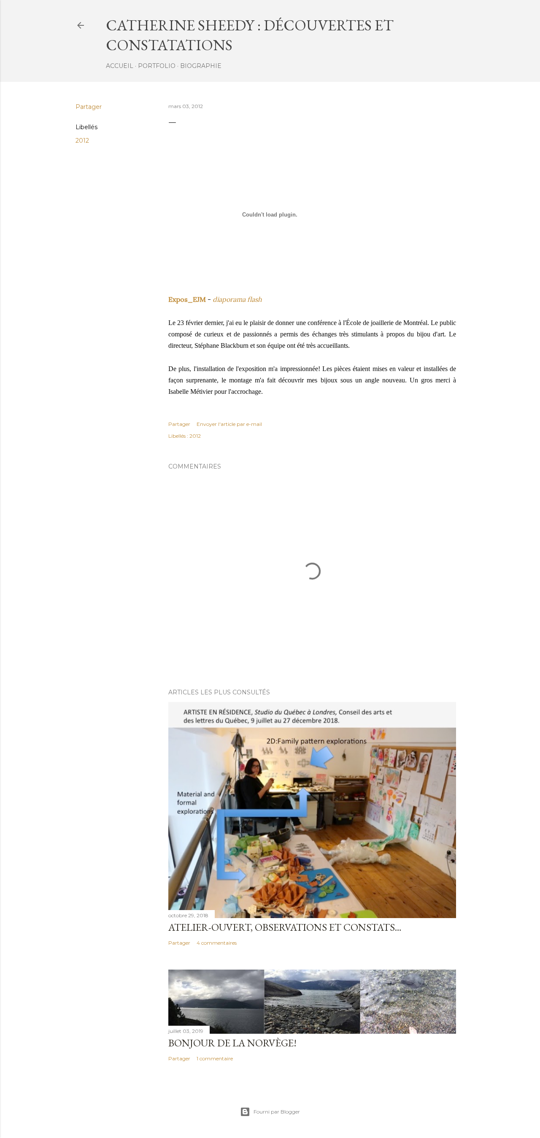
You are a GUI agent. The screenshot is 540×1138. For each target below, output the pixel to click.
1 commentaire (215, 1058)
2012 (82, 140)
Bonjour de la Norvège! (232, 1042)
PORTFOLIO (157, 66)
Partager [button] (89, 107)
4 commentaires (217, 943)
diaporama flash (237, 299)
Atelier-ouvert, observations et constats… (285, 927)
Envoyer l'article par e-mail (229, 424)
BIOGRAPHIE (200, 66)
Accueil (119, 66)
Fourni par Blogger (277, 1111)
